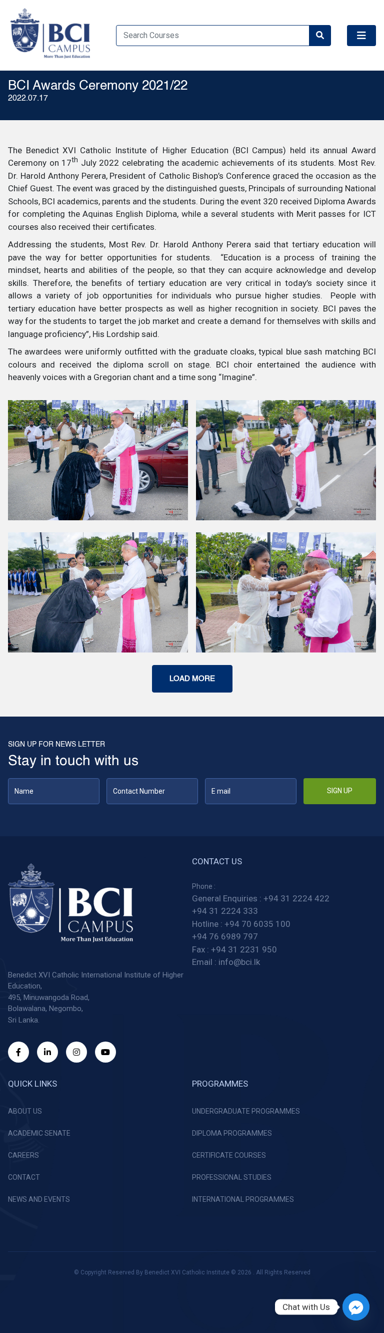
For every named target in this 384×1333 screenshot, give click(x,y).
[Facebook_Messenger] (356, 1306)
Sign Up (339, 791)
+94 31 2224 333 (225, 911)
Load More (192, 679)
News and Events (39, 1199)
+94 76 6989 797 (225, 936)
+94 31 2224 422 (297, 898)
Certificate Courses (229, 1155)
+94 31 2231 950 (244, 949)
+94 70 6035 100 (257, 924)
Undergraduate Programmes (246, 1111)
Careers (23, 1155)
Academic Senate (39, 1133)
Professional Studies (232, 1177)
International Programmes (243, 1199)
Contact (24, 1177)
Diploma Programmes (232, 1133)
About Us (25, 1111)
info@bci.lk (239, 962)
